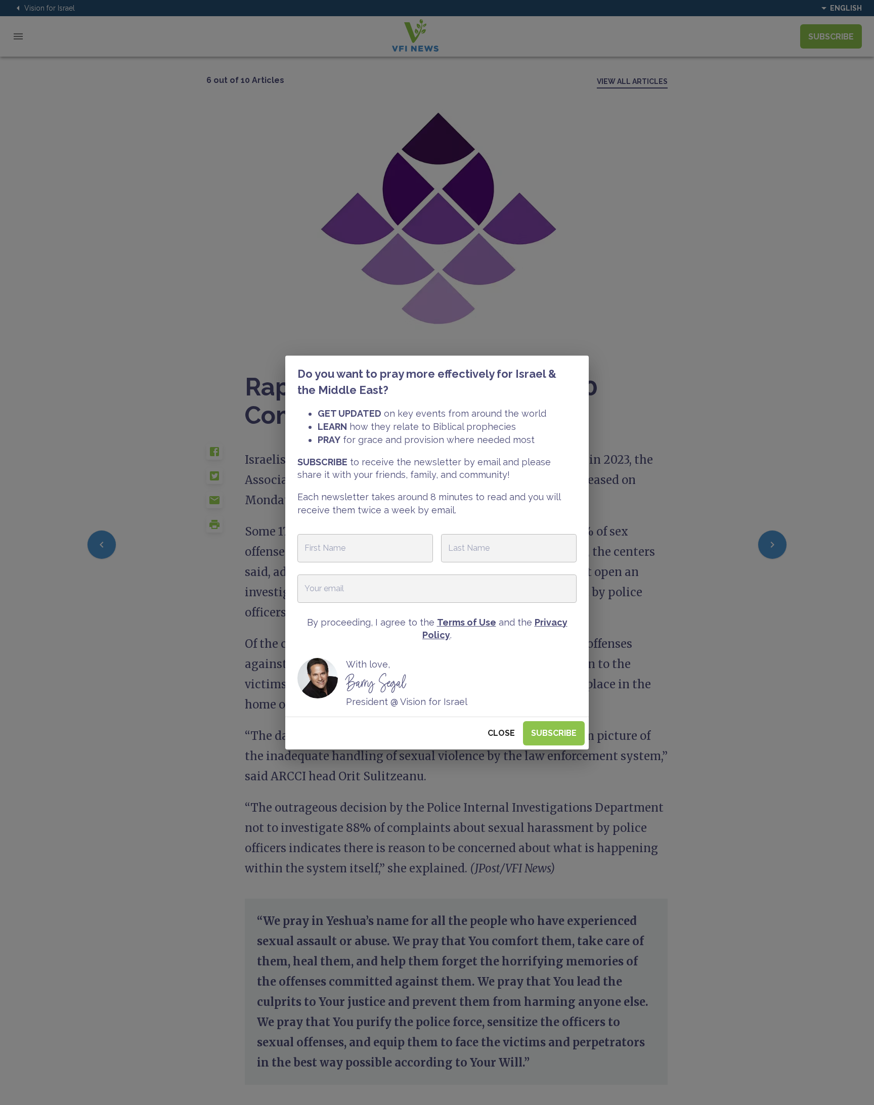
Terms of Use (466, 622)
